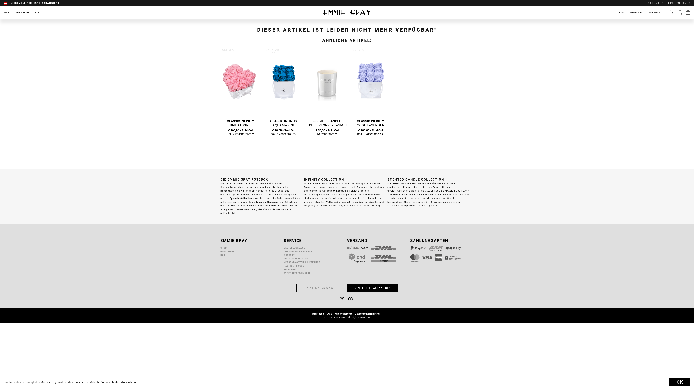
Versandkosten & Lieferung (302, 262)
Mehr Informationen (125, 382)
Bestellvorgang (294, 247)
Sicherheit (291, 269)
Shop (223, 247)
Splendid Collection (241, 198)
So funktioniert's (661, 3)
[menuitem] (7, 3)
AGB (330, 313)
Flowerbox (319, 183)
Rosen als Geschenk (267, 202)
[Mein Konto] (680, 12)
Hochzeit (655, 12)
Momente (636, 12)
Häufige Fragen (294, 266)
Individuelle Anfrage (298, 251)
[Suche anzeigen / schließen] (672, 12)
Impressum (318, 313)
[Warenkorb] (688, 12)
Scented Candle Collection (422, 183)
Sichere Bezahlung (296, 258)
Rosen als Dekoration (281, 205)
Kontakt (289, 255)
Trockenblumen (371, 194)
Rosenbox (226, 190)
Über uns (683, 3)
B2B (222, 255)
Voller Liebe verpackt (338, 202)
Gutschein (227, 251)
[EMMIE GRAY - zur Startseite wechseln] (347, 12)
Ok (680, 382)
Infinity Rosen (335, 190)
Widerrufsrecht (344, 313)
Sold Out (240, 140)
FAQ (621, 12)
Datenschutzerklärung (367, 313)
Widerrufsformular (297, 273)
